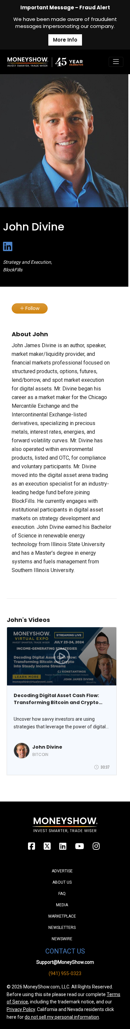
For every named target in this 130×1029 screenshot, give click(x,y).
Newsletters (62, 927)
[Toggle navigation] (116, 62)
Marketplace (62, 916)
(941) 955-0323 (65, 973)
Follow (31, 308)
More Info (65, 39)
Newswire (62, 939)
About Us (62, 882)
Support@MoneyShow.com (65, 962)
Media (62, 905)
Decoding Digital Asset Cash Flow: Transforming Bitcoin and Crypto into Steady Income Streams (56, 699)
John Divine (47, 747)
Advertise (62, 871)
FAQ (62, 893)
